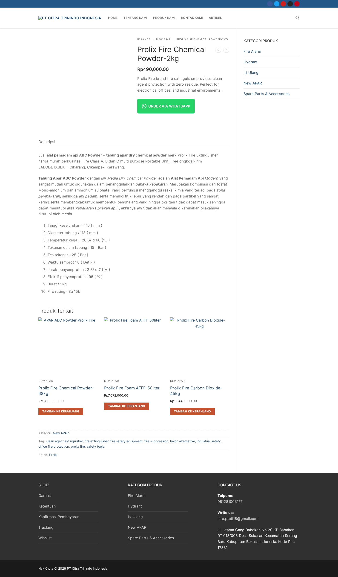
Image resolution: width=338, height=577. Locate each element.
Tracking (45, 527)
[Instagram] (290, 3)
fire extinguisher (97, 441)
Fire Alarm (252, 51)
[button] (60, 411)
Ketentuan (47, 506)
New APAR (163, 39)
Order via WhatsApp (169, 106)
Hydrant (250, 62)
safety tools (95, 446)
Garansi (45, 495)
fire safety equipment (126, 441)
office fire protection (53, 446)
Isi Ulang (250, 72)
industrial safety (209, 441)
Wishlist (45, 538)
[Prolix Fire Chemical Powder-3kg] (226, 50)
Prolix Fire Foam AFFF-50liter (132, 388)
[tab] (46, 142)
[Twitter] (276, 3)
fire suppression (156, 441)
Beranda (144, 39)
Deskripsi (46, 141)
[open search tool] (297, 18)
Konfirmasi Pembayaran (58, 516)
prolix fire (78, 446)
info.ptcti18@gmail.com (238, 518)
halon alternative (182, 441)
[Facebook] (269, 3)
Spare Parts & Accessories (266, 93)
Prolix (53, 455)
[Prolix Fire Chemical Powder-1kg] (218, 50)
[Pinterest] (297, 3)
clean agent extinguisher (64, 441)
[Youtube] (283, 3)
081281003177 (230, 501)
